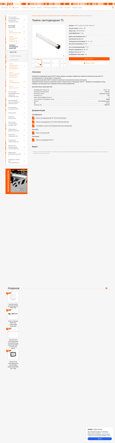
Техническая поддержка (50, 7)
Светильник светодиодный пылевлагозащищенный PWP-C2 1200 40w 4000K (13, 344)
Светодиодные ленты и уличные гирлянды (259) (13, 102)
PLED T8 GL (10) (14, 60)
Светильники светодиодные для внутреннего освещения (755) (13, 19)
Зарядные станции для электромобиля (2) (14, 161)
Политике (106, 433)
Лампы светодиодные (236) (15, 31)
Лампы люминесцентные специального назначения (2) (14, 75)
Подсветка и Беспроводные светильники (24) (13, 147)
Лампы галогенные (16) (13, 87)
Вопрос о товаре (90, 63)
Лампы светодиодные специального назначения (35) (14, 66)
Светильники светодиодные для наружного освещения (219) (13, 94)
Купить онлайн (89, 58)
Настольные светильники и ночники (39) (12, 123)
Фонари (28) (12, 113)
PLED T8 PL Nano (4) (15, 56)
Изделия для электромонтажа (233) (14, 154)
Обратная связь (77, 7)
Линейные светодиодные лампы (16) (13, 46)
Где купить (68, 7)
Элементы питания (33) (12, 117)
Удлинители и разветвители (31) (13, 130)
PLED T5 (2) (13, 52)
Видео (61, 7)
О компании (25, 7)
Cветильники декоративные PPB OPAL (13, 306)
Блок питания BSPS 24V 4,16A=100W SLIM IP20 (13, 323)
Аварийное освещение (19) (13, 135)
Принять (100, 438)
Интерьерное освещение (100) (13, 108)
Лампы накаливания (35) (14, 81)
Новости (32, 7)
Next (64, 63)
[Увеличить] (48, 41)
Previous (33, 63)
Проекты (39, 7)
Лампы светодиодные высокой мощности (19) (13, 39)
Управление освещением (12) (13, 140)
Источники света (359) (11, 26)
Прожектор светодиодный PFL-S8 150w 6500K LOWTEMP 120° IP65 (13, 365)
